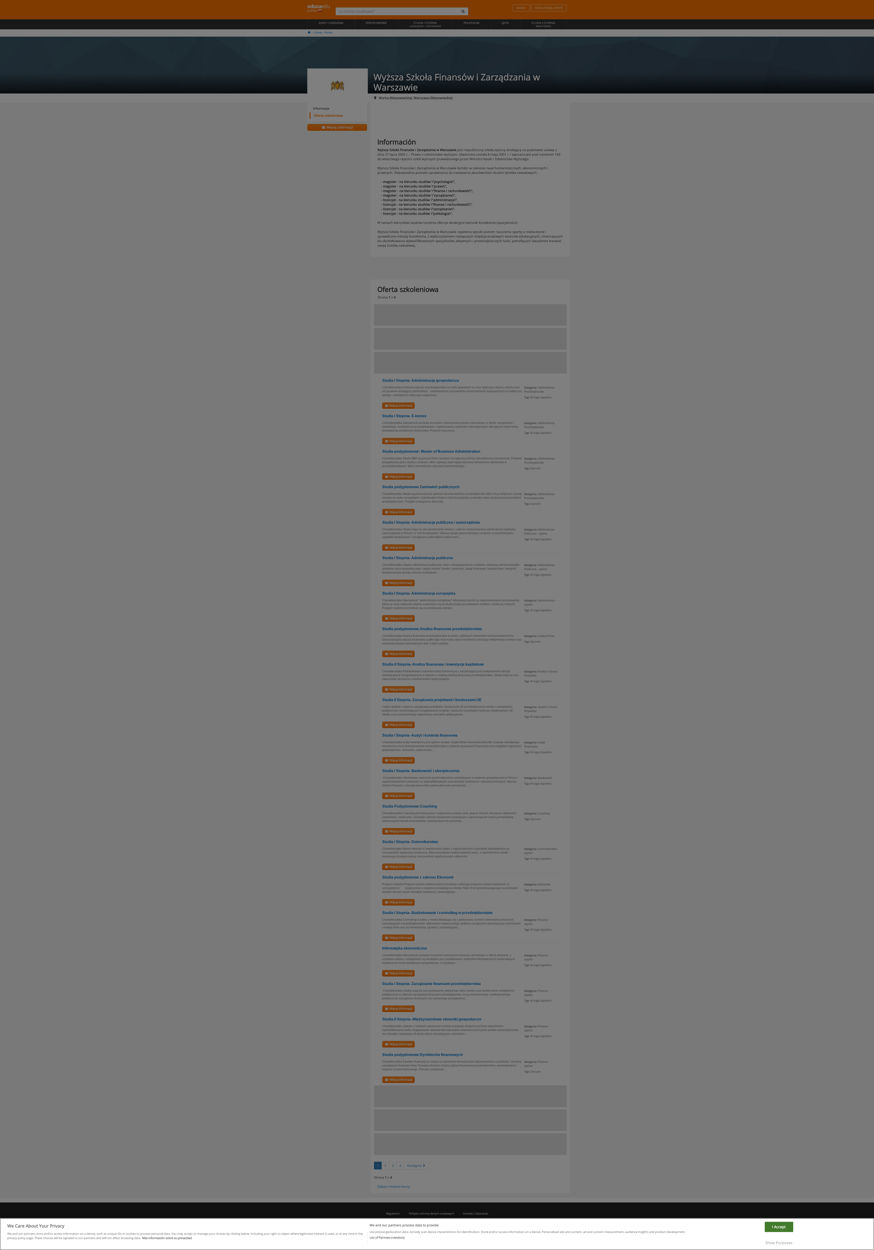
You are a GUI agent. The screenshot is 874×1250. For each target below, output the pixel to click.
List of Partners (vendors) (387, 1237)
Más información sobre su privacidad (167, 1238)
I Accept (779, 1226)
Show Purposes (779, 1242)
